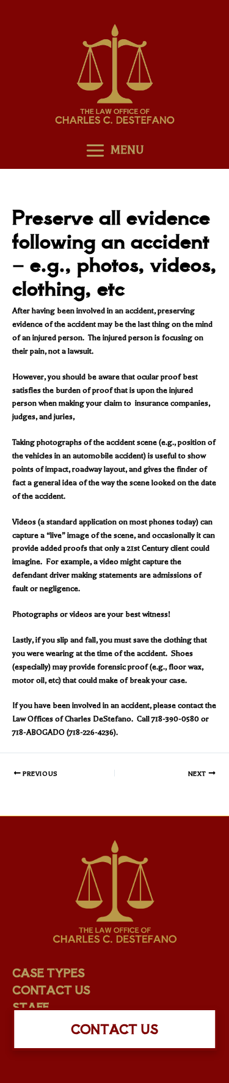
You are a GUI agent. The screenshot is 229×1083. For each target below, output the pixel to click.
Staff (30, 1006)
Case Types (48, 972)
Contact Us (51, 989)
